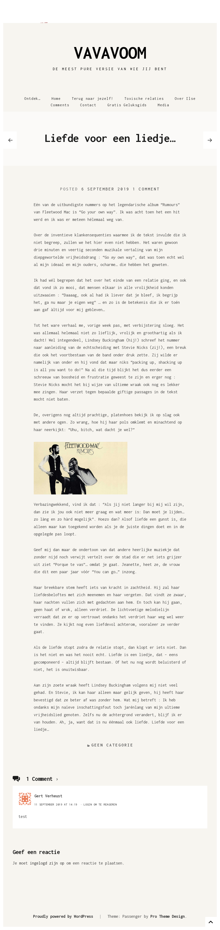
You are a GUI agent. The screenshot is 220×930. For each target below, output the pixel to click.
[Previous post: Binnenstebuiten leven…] (10, 140)
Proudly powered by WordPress (63, 916)
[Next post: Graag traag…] (210, 140)
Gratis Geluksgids (127, 105)
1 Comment (146, 189)
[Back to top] (211, 922)
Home (56, 98)
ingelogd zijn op (47, 863)
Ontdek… (32, 98)
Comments (60, 105)
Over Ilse (185, 98)
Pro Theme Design (167, 916)
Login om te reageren (100, 804)
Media (163, 105)
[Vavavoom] (110, 13)
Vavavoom (110, 52)
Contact (88, 105)
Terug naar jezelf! (92, 98)
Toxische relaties (144, 98)
